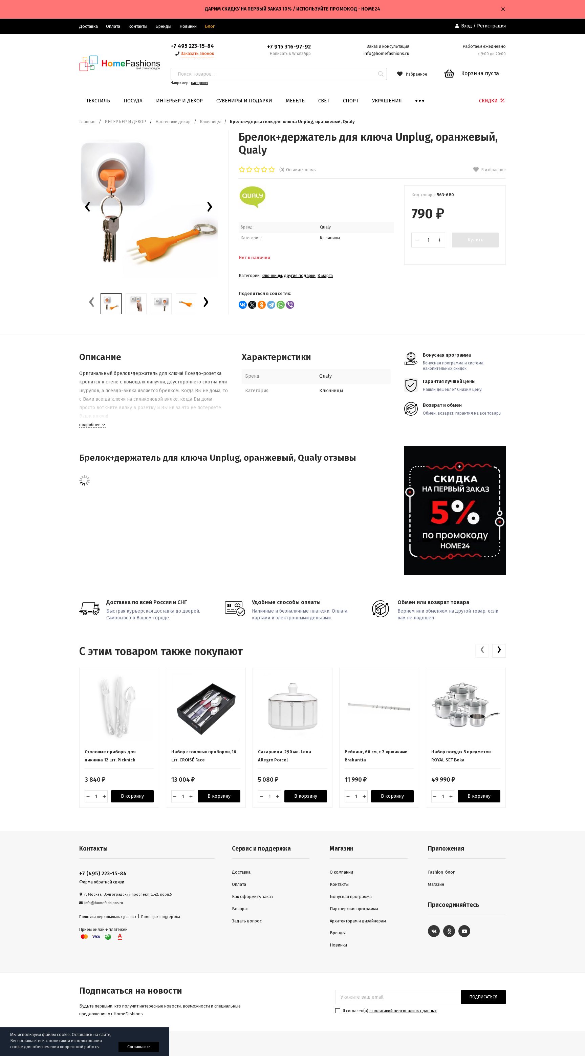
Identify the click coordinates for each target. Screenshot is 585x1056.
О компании (341, 872)
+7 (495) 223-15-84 (103, 873)
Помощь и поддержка (160, 917)
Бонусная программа (351, 896)
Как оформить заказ (252, 896)
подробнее (90, 424)
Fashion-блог (441, 872)
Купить (475, 240)
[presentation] (87, 208)
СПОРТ (351, 101)
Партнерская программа (354, 908)
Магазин (436, 884)
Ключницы (210, 121)
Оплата (113, 26)
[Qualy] (252, 208)
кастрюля (199, 83)
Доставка (88, 26)
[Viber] (290, 305)
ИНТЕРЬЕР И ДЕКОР (179, 101)
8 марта (325, 275)
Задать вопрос (247, 920)
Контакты (137, 26)
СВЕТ (323, 101)
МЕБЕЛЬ (295, 101)
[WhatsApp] (281, 305)
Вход (466, 26)
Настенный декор (173, 121)
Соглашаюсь (139, 1046)
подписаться (483, 997)
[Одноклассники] (262, 305)
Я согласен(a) (389, 1011)
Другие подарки (300, 275)
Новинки (188, 26)
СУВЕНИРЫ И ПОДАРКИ (244, 101)
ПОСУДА (133, 101)
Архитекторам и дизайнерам (358, 920)
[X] (252, 305)
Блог (210, 26)
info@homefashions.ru (386, 53)
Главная (87, 121)
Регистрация (491, 26)
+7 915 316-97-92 (289, 46)
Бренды (163, 26)
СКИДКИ (489, 101)
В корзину (132, 796)
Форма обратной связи (101, 882)
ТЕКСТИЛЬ (98, 101)
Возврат (240, 908)
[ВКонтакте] (243, 305)
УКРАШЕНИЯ (387, 101)
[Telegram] (271, 305)
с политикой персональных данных (403, 1011)
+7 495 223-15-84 (192, 46)
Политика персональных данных (107, 917)
